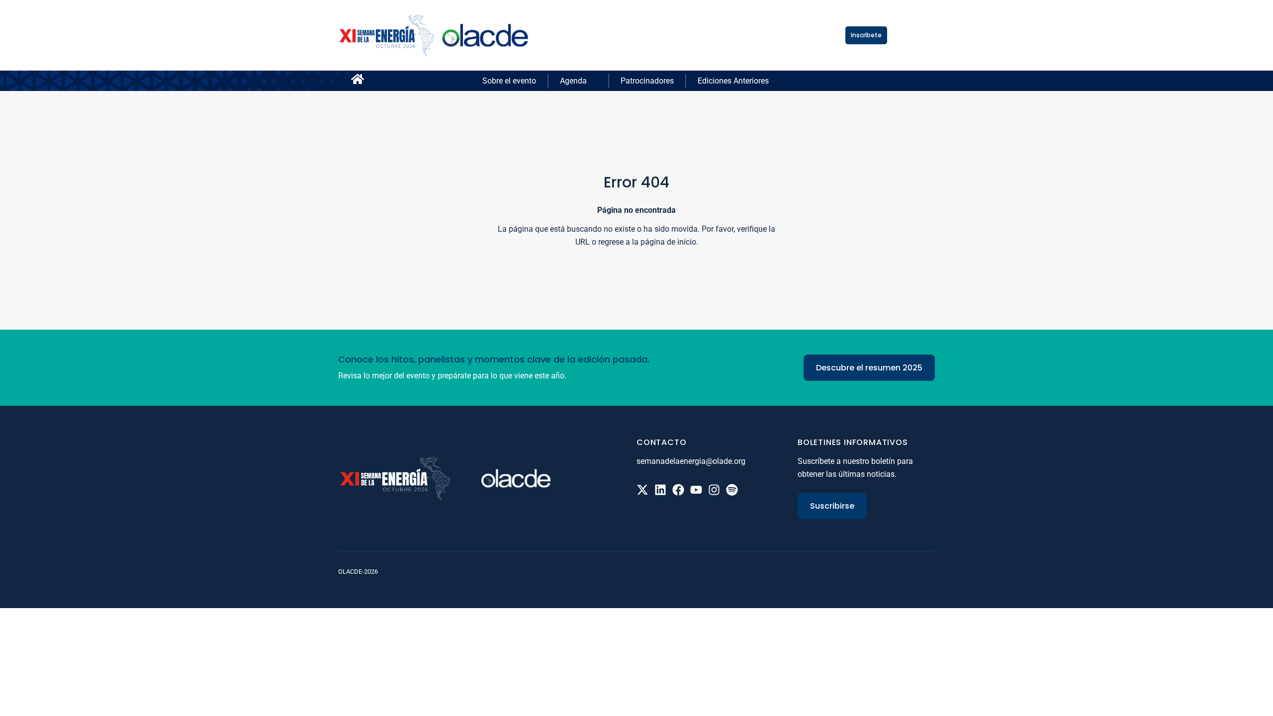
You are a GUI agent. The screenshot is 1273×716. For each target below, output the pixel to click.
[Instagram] (714, 490)
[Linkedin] (660, 490)
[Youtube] (696, 490)
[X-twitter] (642, 490)
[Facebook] (678, 490)
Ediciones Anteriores (733, 81)
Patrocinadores (647, 81)
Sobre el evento (509, 81)
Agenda (573, 81)
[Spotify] (732, 490)
